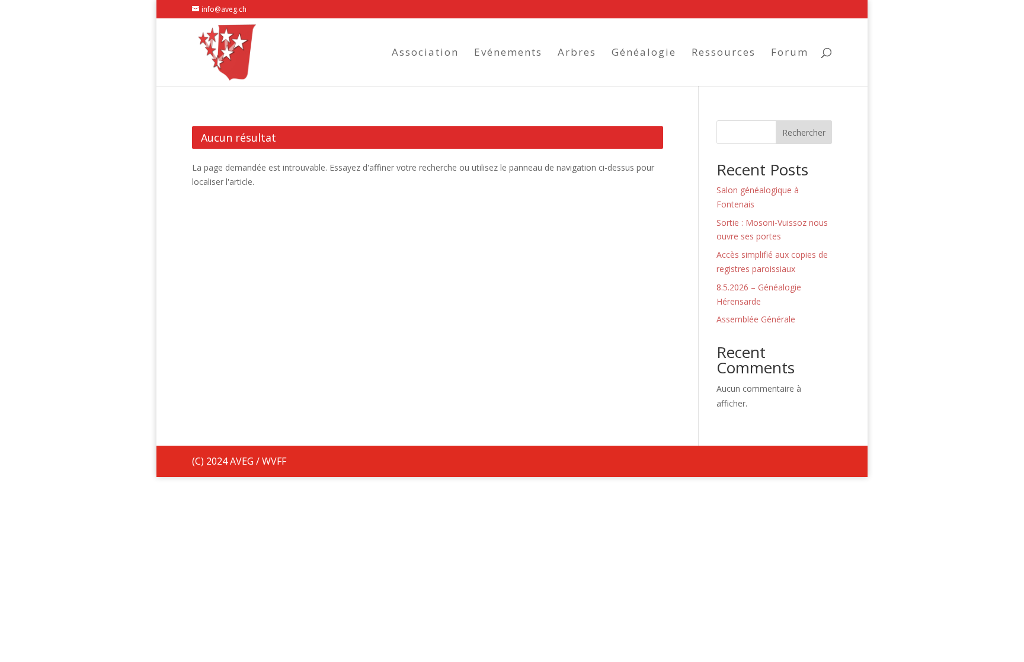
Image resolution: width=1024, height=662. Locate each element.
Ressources (724, 53)
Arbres (577, 53)
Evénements (508, 53)
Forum (789, 53)
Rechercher (803, 132)
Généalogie (644, 53)
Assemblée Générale (755, 319)
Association (425, 53)
